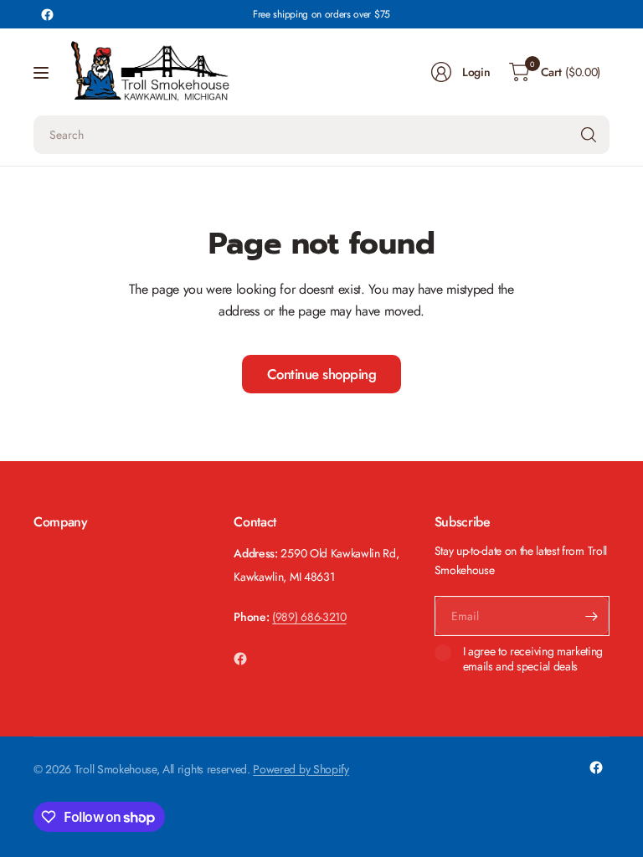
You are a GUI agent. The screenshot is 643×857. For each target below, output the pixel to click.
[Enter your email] (592, 616)
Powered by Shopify (300, 769)
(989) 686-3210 (309, 616)
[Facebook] (46, 14)
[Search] (589, 134)
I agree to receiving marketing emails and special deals (533, 659)
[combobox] (321, 134)
